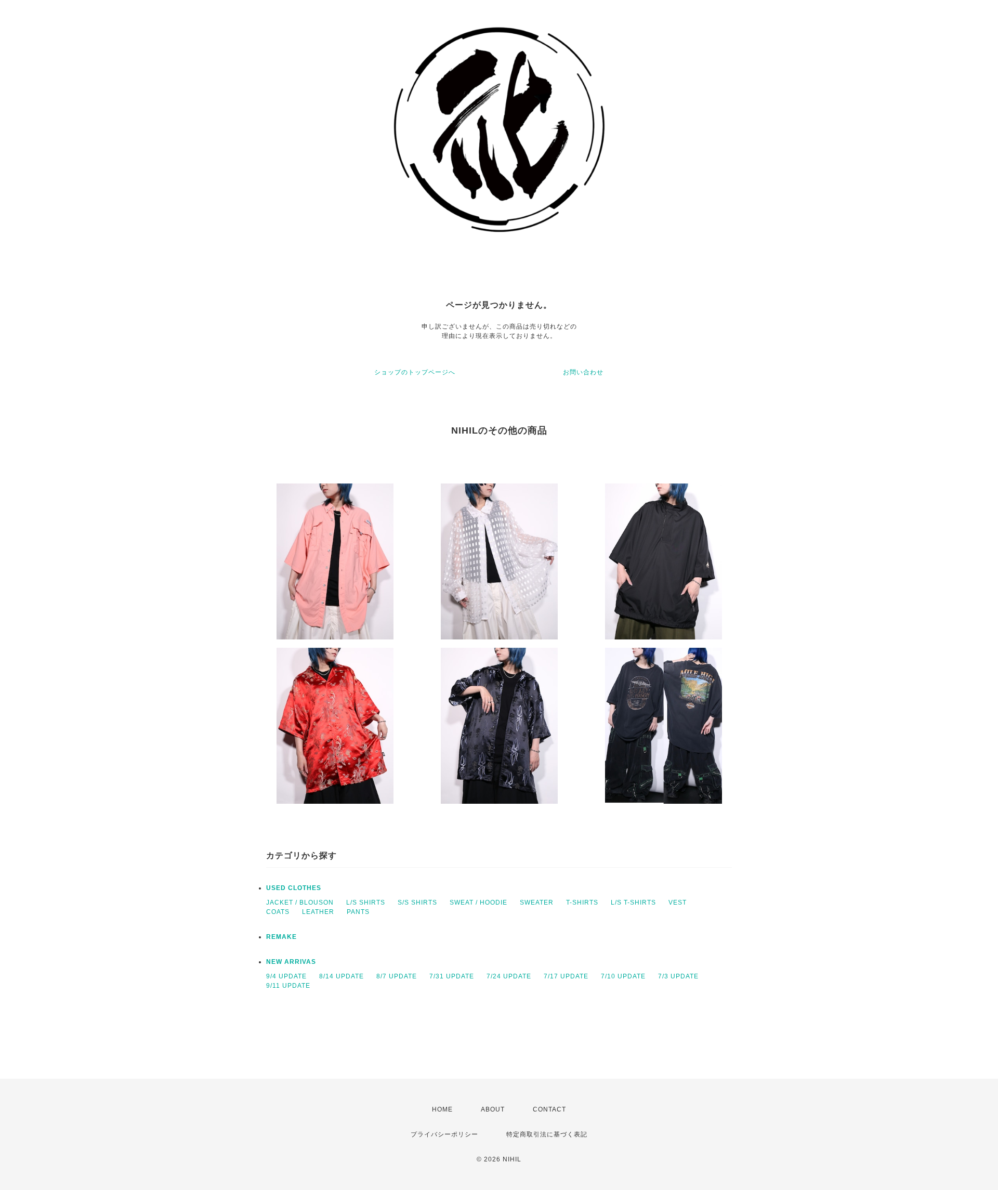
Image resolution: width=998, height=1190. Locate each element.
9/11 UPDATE (288, 985)
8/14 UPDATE (341, 976)
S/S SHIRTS (417, 902)
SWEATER (537, 902)
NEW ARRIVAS (291, 961)
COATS (278, 912)
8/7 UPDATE (396, 976)
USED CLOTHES (293, 888)
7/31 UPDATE (451, 976)
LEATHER (318, 912)
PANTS (358, 912)
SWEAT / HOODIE (478, 902)
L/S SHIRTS (365, 902)
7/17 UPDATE (566, 976)
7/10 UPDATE (623, 976)
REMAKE (281, 936)
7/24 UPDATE (509, 976)
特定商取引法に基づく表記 (546, 1134)
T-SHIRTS (582, 902)
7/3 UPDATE (678, 976)
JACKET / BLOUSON (300, 902)
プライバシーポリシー (444, 1134)
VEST (677, 902)
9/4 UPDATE (286, 976)
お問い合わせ (583, 372)
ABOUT (493, 1109)
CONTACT (549, 1109)
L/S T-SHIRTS (633, 902)
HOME (442, 1109)
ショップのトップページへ (414, 372)
